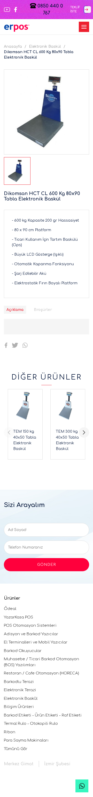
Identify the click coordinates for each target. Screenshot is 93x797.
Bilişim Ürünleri (19, 707)
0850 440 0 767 (49, 9)
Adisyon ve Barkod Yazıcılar (31, 634)
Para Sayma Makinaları (26, 740)
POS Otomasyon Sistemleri (30, 625)
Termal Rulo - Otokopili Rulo (31, 723)
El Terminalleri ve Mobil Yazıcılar (35, 642)
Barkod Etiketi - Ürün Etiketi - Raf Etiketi (43, 715)
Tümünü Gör (15, 749)
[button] (84, 432)
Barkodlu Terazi (19, 682)
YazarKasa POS (18, 617)
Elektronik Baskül (45, 47)
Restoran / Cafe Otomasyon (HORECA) (41, 673)
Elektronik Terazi (20, 690)
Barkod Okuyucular (23, 651)
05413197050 (81, 785)
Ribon (9, 732)
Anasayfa (13, 47)
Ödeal (10, 609)
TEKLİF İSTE (75, 9)
